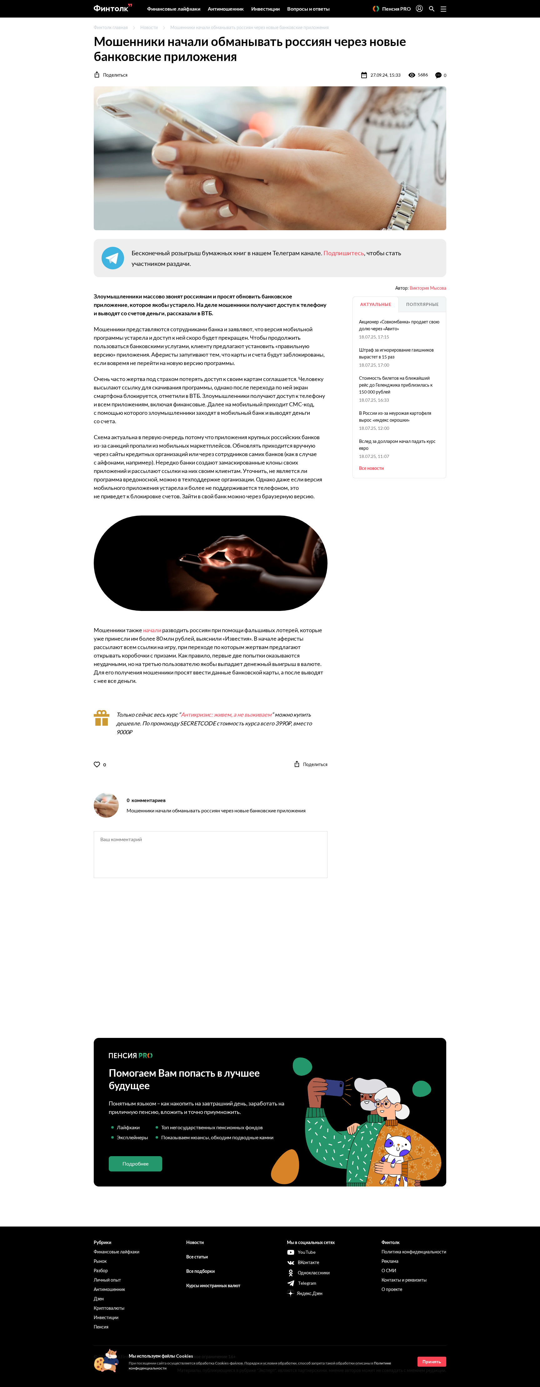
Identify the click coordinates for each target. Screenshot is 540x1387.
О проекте (392, 1289)
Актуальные (375, 304)
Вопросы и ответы (308, 9)
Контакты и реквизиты (404, 1280)
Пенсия (101, 1326)
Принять (431, 1361)
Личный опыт (107, 1280)
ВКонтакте (308, 1262)
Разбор (101, 1270)
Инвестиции (265, 9)
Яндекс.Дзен (309, 1293)
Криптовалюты (109, 1308)
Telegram (307, 1283)
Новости (149, 27)
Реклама (390, 1261)
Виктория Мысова (428, 288)
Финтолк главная (111, 27)
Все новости (371, 468)
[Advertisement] (270, 963)
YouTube (307, 1252)
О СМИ (389, 1270)
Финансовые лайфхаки (173, 9)
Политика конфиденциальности (414, 1251)
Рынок (100, 1261)
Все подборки (200, 1271)
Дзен (99, 1298)
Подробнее (135, 1163)
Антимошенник (226, 9)
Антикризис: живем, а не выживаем (226, 714)
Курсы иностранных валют (213, 1285)
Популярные (422, 304)
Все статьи (197, 1256)
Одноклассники (314, 1272)
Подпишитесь (343, 253)
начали (152, 630)
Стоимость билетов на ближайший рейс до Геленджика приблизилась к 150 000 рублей (395, 384)
